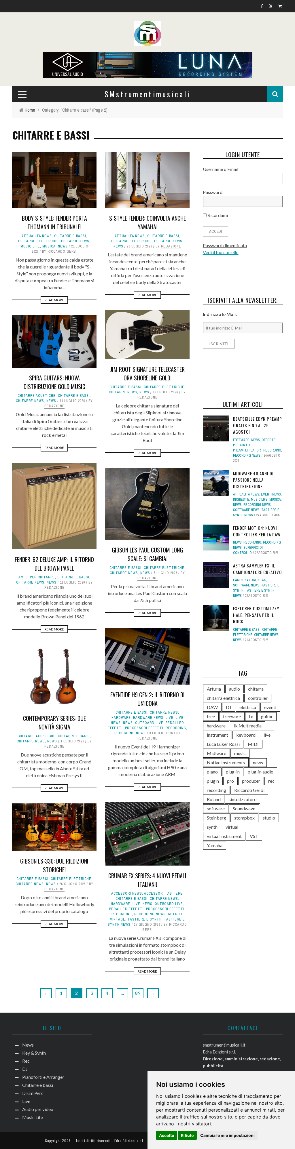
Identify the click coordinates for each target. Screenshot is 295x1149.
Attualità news (37, 236)
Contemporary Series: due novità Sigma (54, 722)
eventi (270, 707)
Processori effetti (144, 728)
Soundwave (244, 808)
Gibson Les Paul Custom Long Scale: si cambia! (147, 554)
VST (254, 836)
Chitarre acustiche (37, 395)
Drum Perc (33, 1093)
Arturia (214, 688)
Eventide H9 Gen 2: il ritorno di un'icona (147, 699)
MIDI (253, 744)
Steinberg (216, 817)
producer (251, 781)
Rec (26, 1061)
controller (258, 698)
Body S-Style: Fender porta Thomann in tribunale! (54, 222)
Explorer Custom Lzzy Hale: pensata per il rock (256, 614)
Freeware (241, 440)
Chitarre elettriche (38, 241)
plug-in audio (260, 771)
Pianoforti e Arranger (43, 1077)
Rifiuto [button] (187, 1135)
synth (212, 827)
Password (212, 192)
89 (137, 993)
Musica (49, 246)
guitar (267, 716)
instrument (217, 735)
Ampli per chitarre (36, 577)
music (240, 753)
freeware (232, 716)
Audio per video (37, 1109)
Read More (54, 300)
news (258, 762)
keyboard (246, 735)
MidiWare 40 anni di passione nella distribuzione (253, 479)
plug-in (233, 771)
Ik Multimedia (248, 725)
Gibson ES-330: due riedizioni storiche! (54, 865)
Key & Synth (34, 1052)
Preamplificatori (247, 450)
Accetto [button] (166, 1135)
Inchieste (241, 499)
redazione (171, 246)
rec (271, 781)
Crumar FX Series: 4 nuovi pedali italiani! (147, 880)
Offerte (269, 440)
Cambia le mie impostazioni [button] (227, 1135)
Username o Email (220, 169)
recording (216, 790)
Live (169, 717)
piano (212, 771)
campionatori (244, 580)
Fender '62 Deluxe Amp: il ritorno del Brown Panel (54, 563)
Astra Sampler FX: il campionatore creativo (257, 568)
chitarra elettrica (223, 698)
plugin (213, 781)
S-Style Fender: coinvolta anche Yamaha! (147, 222)
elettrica (247, 707)
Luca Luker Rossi (223, 744)
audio (234, 688)
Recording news (130, 733)
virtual (232, 827)
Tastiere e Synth (145, 919)
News (63, 246)
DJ (228, 707)
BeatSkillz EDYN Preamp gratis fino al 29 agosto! (257, 425)
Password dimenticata (225, 245)
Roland (214, 799)
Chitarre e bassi (70, 236)
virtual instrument (224, 836)
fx (251, 716)
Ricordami (217, 215)
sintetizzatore (242, 799)
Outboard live (149, 723)
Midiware (216, 753)
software (216, 808)
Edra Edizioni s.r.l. (129, 1140)
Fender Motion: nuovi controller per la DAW (257, 531)
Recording (176, 728)
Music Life (30, 246)
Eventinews (271, 494)
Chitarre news (75, 241)
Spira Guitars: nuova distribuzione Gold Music (54, 382)
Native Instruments (226, 762)
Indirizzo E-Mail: (220, 314)
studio (269, 817)
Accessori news (126, 893)
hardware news (148, 717)
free (211, 716)
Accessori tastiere (163, 893)
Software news (246, 510)
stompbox (244, 817)
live (267, 735)
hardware (121, 717)
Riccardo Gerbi (62, 251)
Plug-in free (243, 445)
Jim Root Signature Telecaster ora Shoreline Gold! (147, 373)
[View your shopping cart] (280, 5)
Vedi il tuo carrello (221, 252)
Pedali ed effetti (126, 909)
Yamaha (214, 845)
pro (230, 781)
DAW (212, 707)
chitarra (256, 688)
